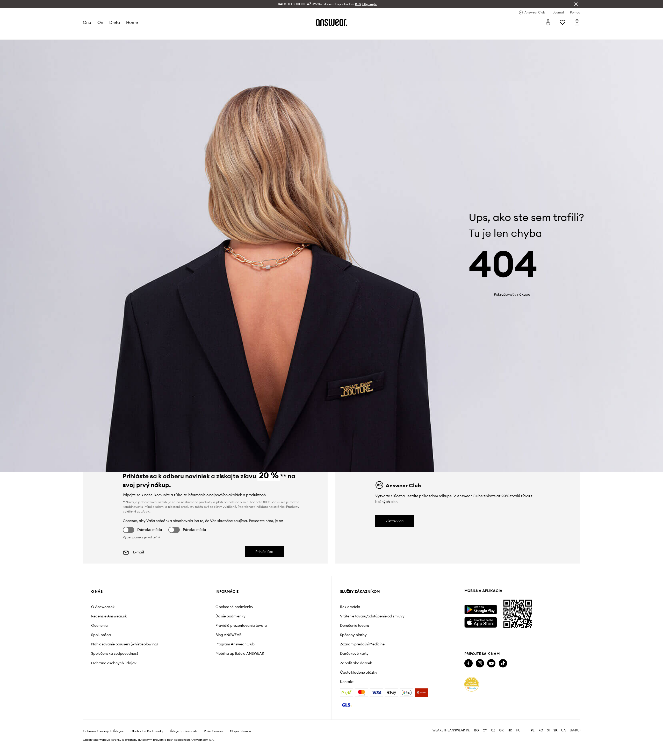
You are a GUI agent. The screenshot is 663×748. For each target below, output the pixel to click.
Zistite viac (395, 521)
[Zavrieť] (576, 4)
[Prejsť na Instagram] (480, 663)
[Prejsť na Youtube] (491, 663)
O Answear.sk (103, 606)
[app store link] (480, 621)
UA (563, 730)
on (100, 22)
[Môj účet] (548, 22)
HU (518, 730)
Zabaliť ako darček (356, 663)
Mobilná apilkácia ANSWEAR (239, 653)
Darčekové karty (354, 653)
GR (501, 730)
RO (540, 730)
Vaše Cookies (214, 731)
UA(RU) (575, 730)
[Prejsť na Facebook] (468, 663)
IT (525, 730)
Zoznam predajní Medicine (362, 644)
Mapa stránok (240, 731)
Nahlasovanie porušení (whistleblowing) (124, 644)
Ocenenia (99, 625)
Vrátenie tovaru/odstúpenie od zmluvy (372, 616)
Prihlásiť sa (264, 551)
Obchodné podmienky (234, 606)
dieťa (114, 22)
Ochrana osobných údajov (113, 663)
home (132, 22)
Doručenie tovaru (354, 625)
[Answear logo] (331, 22)
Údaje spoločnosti (183, 731)
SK (555, 730)
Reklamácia (350, 606)
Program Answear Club (235, 644)
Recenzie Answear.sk (109, 616)
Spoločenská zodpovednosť (114, 653)
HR (510, 730)
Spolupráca (101, 634)
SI (548, 730)
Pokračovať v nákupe (512, 294)
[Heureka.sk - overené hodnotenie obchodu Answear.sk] (471, 684)
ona (87, 22)
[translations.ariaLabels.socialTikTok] (503, 663)
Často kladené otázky (358, 672)
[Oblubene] (562, 22)
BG (476, 730)
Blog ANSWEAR (228, 634)
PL (533, 730)
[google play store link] (480, 609)
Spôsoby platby (353, 634)
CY (485, 730)
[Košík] (577, 22)
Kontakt (347, 681)
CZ (493, 730)
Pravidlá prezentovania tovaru (241, 625)
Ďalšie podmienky (230, 616)
